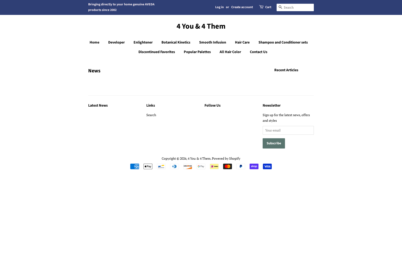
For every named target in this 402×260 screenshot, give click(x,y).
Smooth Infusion (212, 42)
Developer (116, 42)
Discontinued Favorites (156, 51)
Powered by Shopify (226, 158)
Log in (219, 7)
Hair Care (242, 42)
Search (151, 115)
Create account (242, 7)
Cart (268, 7)
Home (94, 42)
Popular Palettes (197, 51)
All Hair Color (230, 51)
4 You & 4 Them (201, 26)
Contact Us (258, 51)
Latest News (98, 105)
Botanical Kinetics (175, 42)
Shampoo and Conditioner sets (283, 42)
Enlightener (143, 42)
